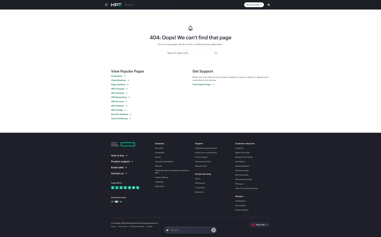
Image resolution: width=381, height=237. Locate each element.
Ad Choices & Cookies (137, 226)
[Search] (126, 5)
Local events (200, 188)
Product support (201, 157)
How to (117, 155)
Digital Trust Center (242, 153)
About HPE (159, 148)
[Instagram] (121, 187)
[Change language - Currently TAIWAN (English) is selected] (268, 4)
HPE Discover (200, 183)
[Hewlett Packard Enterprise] (116, 4)
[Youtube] (133, 187)
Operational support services (206, 148)
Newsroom (199, 192)
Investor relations (161, 177)
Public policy (159, 186)
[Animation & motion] (117, 202)
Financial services (242, 170)
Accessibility (159, 153)
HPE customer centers (243, 179)
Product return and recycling (206, 153)
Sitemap (150, 226)
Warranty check (201, 166)
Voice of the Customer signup (246, 188)
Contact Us (239, 148)
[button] (106, 4)
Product (120, 161)
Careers (158, 157)
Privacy (113, 226)
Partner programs (241, 210)
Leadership (159, 182)
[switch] (115, 201)
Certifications (240, 201)
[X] (116, 187)
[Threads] (125, 187)
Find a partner (240, 205)
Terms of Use (123, 226)
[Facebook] (129, 187)
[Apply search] (216, 53)
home (169, 44)
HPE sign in (239, 184)
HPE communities (242, 175)
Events (197, 179)
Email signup (240, 162)
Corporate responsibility (164, 162)
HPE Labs (158, 166)
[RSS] (137, 187)
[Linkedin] (112, 187)
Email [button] (117, 167)
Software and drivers (203, 162)
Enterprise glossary (242, 166)
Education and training (243, 157)
